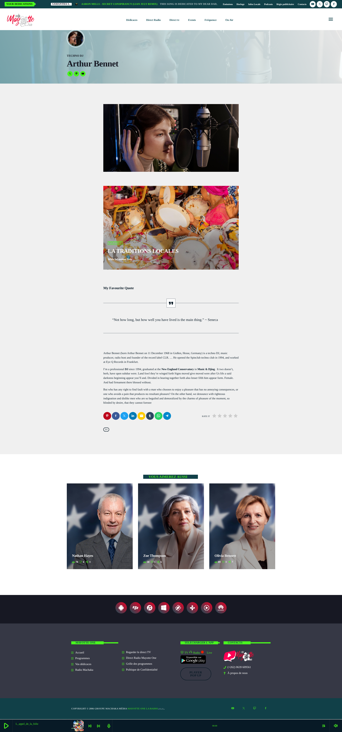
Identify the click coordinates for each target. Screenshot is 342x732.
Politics (115, 243)
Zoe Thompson (154, 556)
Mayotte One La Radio (143, 708)
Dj (106, 429)
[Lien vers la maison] (19, 19)
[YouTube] (313, 4)
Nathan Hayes (82, 556)
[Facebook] (334, 4)
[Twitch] (327, 4)
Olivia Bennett (225, 556)
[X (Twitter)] (320, 4)
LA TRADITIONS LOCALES (143, 251)
